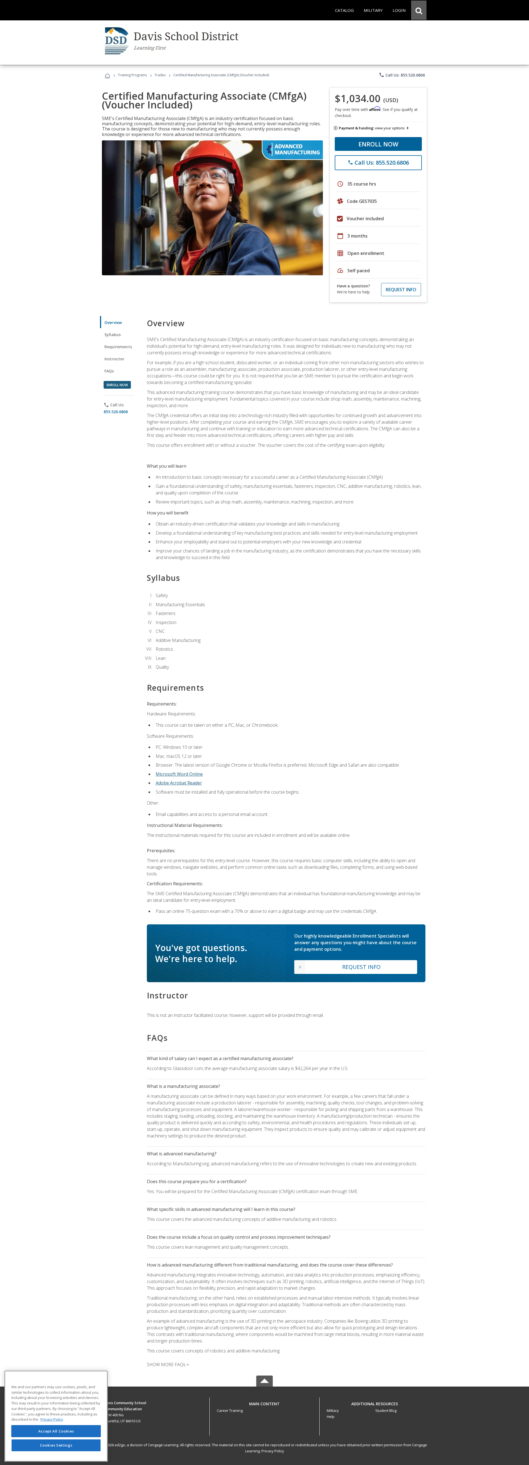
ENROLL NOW (378, 144)
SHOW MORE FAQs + (168, 1364)
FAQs (109, 371)
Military (333, 1410)
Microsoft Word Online (179, 774)
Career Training (230, 1410)
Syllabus (112, 334)
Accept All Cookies (56, 1431)
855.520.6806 (116, 411)
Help (330, 1416)
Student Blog (385, 1410)
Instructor (114, 358)
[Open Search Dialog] (419, 10)
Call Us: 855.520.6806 (402, 75)
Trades (160, 75)
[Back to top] (264, 1402)
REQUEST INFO (401, 290)
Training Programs (132, 75)
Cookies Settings (56, 1445)
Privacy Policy (272, 1450)
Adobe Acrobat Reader (179, 783)
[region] (56, 1416)
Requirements (118, 346)
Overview (113, 322)
